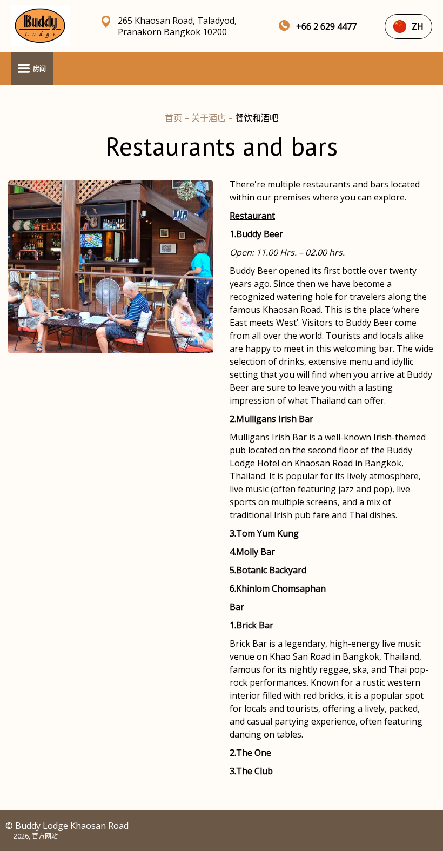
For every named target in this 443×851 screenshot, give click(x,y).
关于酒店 (209, 118)
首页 (174, 118)
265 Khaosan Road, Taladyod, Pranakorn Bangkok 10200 (177, 26)
